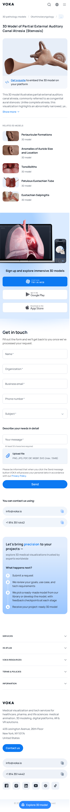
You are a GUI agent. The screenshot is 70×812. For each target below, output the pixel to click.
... (61, 16)
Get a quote (18, 80)
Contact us (13, 748)
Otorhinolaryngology (42, 16)
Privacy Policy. (19, 475)
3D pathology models (14, 16)
